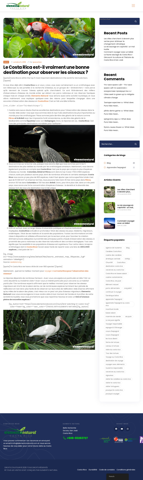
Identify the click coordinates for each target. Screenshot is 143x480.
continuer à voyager (114, 292)
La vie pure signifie (113, 320)
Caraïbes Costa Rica (113, 251)
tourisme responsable (114, 368)
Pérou (11, 118)
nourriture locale (112, 309)
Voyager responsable (114, 324)
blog (127, 248)
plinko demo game (112, 110)
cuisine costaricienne (114, 277)
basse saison (111, 313)
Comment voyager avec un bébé (118, 52)
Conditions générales (126, 469)
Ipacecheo (37, 62)
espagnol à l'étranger (114, 327)
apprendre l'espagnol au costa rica (117, 304)
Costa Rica (121, 262)
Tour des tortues (112, 353)
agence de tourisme (114, 248)
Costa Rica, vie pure (113, 281)
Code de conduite (107, 469)
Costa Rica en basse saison (116, 273)
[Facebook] (116, 429)
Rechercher (104, 19)
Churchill (109, 262)
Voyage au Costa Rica (114, 357)
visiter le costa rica (113, 383)
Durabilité (93, 469)
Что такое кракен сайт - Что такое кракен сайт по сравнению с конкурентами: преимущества (118, 88)
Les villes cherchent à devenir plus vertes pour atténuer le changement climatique (119, 41)
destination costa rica (114, 266)
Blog (6, 62)
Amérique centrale (113, 259)
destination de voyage (114, 361)
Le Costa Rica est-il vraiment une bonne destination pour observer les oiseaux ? (46, 69)
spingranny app (111, 119)
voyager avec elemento (115, 364)
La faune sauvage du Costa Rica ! (118, 54)
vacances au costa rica (115, 270)
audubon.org (15, 262)
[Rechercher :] (115, 144)
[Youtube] (122, 429)
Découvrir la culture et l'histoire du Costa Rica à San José (119, 58)
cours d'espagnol (112, 331)
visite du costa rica (113, 349)
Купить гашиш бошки (112, 127)
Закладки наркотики (112, 102)
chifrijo (127, 259)
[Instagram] (127, 429)
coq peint (128, 288)
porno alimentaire (113, 288)
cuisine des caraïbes (114, 255)
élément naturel (112, 284)
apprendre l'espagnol (114, 299)
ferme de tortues (112, 342)
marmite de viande (113, 316)
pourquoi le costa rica (114, 390)
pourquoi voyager (112, 394)
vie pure (128, 316)
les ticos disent (111, 338)
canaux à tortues (112, 346)
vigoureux (109, 375)
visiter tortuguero (112, 386)
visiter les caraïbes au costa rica (118, 379)
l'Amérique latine (112, 295)
